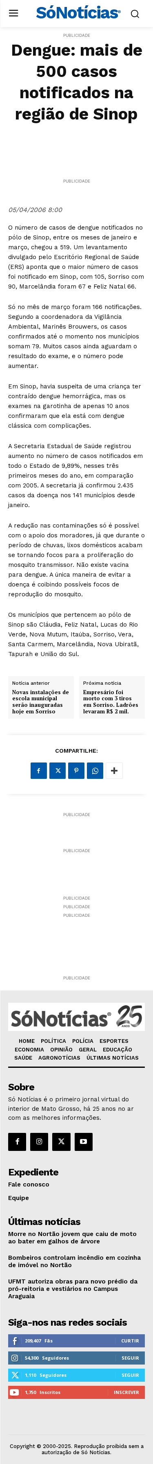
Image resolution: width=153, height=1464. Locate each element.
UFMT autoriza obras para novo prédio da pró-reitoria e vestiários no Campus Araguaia (72, 1289)
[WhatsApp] (95, 770)
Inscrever (126, 1392)
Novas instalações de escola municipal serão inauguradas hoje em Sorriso (40, 702)
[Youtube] (84, 1142)
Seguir (130, 1358)
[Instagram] (39, 1142)
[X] (57, 770)
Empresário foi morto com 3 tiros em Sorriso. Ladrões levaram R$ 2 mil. (110, 702)
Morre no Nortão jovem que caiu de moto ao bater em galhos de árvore (72, 1237)
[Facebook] (39, 770)
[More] (114, 770)
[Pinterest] (76, 770)
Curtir (130, 1341)
